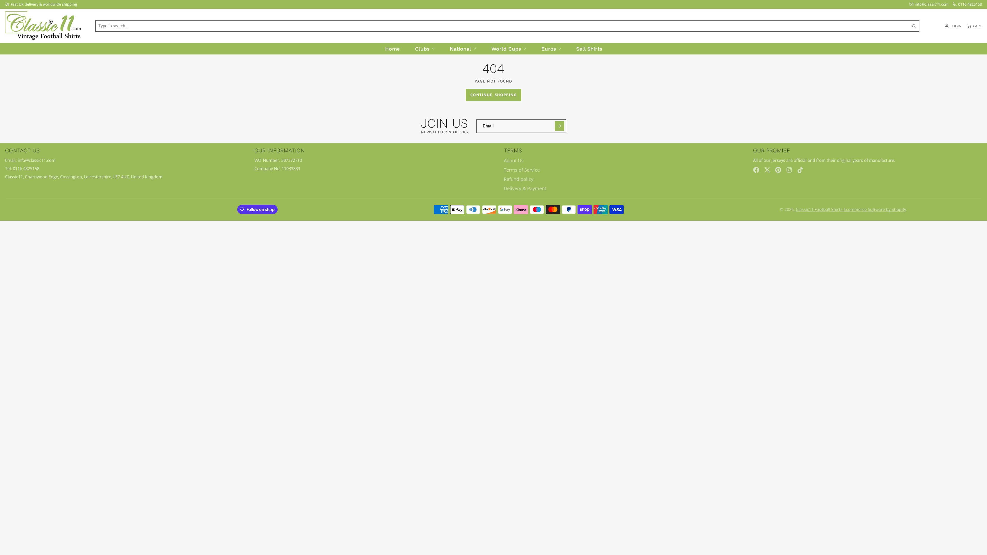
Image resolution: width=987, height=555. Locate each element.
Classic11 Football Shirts (819, 209)
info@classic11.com (931, 4)
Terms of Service (522, 170)
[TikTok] (801, 170)
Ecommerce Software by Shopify (875, 209)
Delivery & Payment (525, 188)
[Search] (913, 26)
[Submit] (559, 126)
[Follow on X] (767, 170)
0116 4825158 (970, 4)
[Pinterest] (778, 170)
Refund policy (518, 179)
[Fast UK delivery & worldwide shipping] (41, 4)
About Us (514, 161)
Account (953, 26)
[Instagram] (790, 170)
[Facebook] (756, 170)
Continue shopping (493, 94)
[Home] (43, 26)
